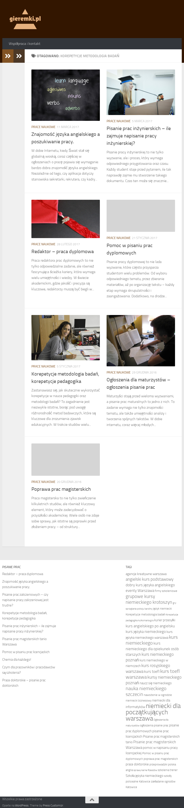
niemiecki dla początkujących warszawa (153, 712)
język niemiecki (162, 608)
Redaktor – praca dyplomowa (62, 251)
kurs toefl (152, 671)
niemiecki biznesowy (138, 700)
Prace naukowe (43, 127)
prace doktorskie (137, 764)
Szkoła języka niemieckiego (144, 776)
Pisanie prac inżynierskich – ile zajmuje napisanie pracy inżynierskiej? (139, 136)
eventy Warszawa (140, 590)
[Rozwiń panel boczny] (7, 56)
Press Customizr (53, 805)
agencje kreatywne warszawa (146, 574)
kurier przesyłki (164, 620)
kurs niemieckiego (152, 640)
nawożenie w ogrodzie (158, 695)
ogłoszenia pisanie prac (154, 725)
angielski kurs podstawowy (149, 579)
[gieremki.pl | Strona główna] (25, 19)
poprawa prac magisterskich (161, 758)
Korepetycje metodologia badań (145, 614)
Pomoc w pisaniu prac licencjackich (26, 652)
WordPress (21, 805)
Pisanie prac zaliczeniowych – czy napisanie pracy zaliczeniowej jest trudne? (25, 600)
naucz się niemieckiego (156, 683)
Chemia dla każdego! (16, 660)
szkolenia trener (167, 770)
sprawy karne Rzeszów (145, 770)
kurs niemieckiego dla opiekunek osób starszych (152, 649)
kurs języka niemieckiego (146, 631)
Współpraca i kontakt (24, 43)
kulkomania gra (145, 620)
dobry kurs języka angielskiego (150, 585)
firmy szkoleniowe (166, 591)
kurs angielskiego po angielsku (150, 626)
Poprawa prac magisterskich (61, 489)
